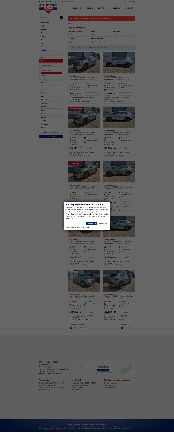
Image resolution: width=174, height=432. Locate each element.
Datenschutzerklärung (73, 227)
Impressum (86, 227)
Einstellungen (103, 223)
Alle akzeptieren (91, 223)
